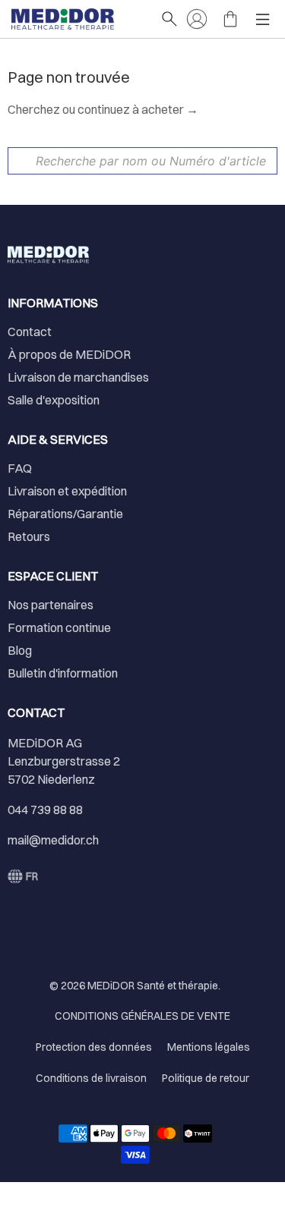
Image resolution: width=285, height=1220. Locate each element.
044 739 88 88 (45, 809)
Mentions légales (208, 1047)
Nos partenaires (50, 604)
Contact (30, 331)
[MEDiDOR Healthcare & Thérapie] (78, 19)
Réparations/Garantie (65, 513)
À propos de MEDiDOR (69, 354)
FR (32, 876)
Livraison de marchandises (78, 377)
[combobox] (142, 161)
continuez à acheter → (138, 109)
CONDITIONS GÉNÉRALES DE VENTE (142, 1016)
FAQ (20, 468)
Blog (20, 650)
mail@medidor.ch (53, 839)
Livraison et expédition (67, 490)
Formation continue (59, 627)
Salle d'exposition (54, 399)
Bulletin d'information (63, 673)
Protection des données (94, 1047)
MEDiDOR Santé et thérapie (152, 985)
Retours (29, 536)
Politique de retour (205, 1078)
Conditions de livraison (91, 1078)
